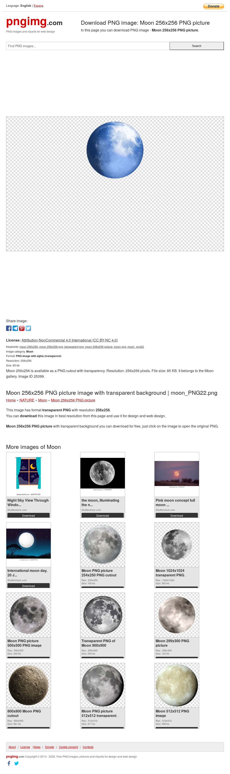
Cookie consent (68, 747)
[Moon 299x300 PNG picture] (177, 615)
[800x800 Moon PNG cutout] (28, 685)
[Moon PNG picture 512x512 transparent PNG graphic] (103, 685)
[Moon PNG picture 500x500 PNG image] (28, 615)
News (36, 747)
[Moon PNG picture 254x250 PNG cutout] (103, 544)
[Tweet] (28, 328)
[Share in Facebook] (8, 328)
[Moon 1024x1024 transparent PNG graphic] (177, 545)
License (25, 747)
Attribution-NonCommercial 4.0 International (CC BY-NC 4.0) (70, 340)
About (12, 747)
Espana (38, 5)
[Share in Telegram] (15, 328)
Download (28, 515)
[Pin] (21, 328)
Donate (49, 747)
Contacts (88, 747)
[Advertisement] (115, 85)
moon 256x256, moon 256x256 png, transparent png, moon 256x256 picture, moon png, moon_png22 (82, 346)
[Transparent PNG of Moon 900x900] (103, 615)
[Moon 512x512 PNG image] (177, 685)
